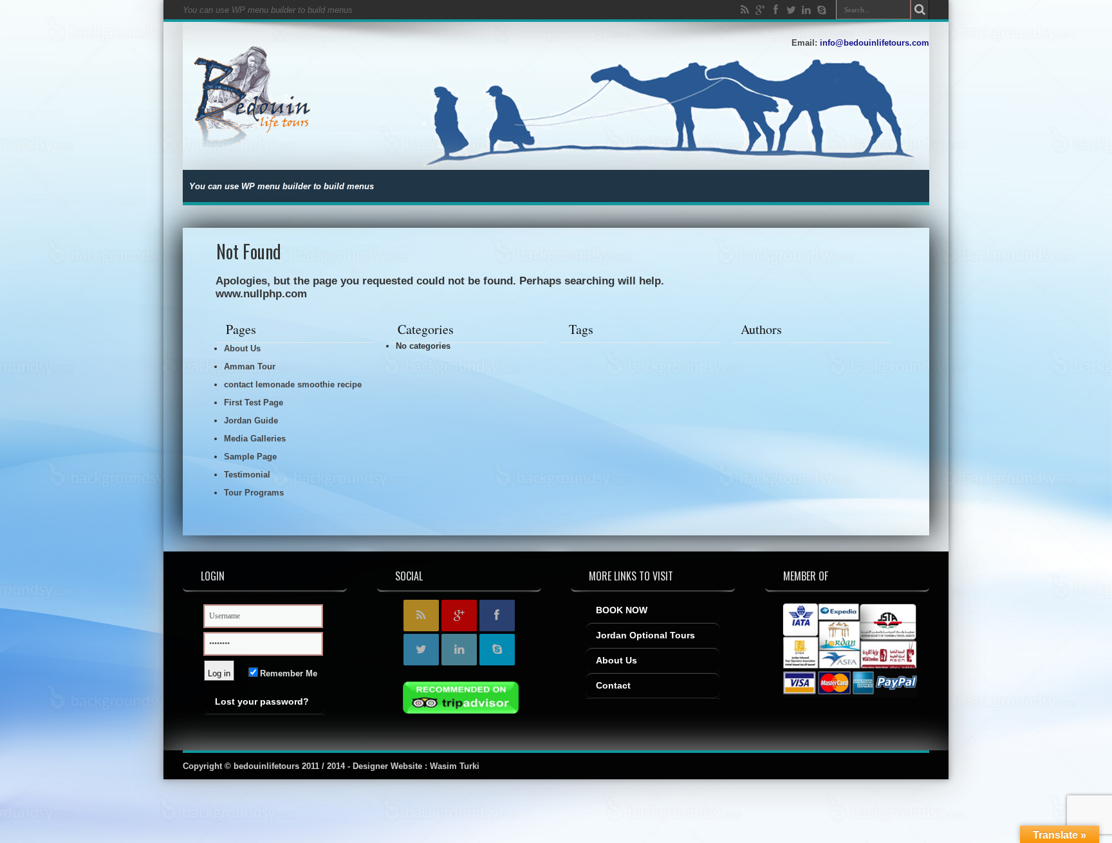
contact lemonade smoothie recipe (293, 384)
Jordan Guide (251, 420)
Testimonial (247, 474)
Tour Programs (254, 492)
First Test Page (253, 402)
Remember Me (287, 673)
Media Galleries (255, 438)
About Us (242, 348)
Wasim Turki (454, 766)
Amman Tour (249, 366)
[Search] (919, 9)
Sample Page (250, 456)
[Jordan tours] (260, 137)
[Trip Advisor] (459, 699)
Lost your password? (262, 701)
